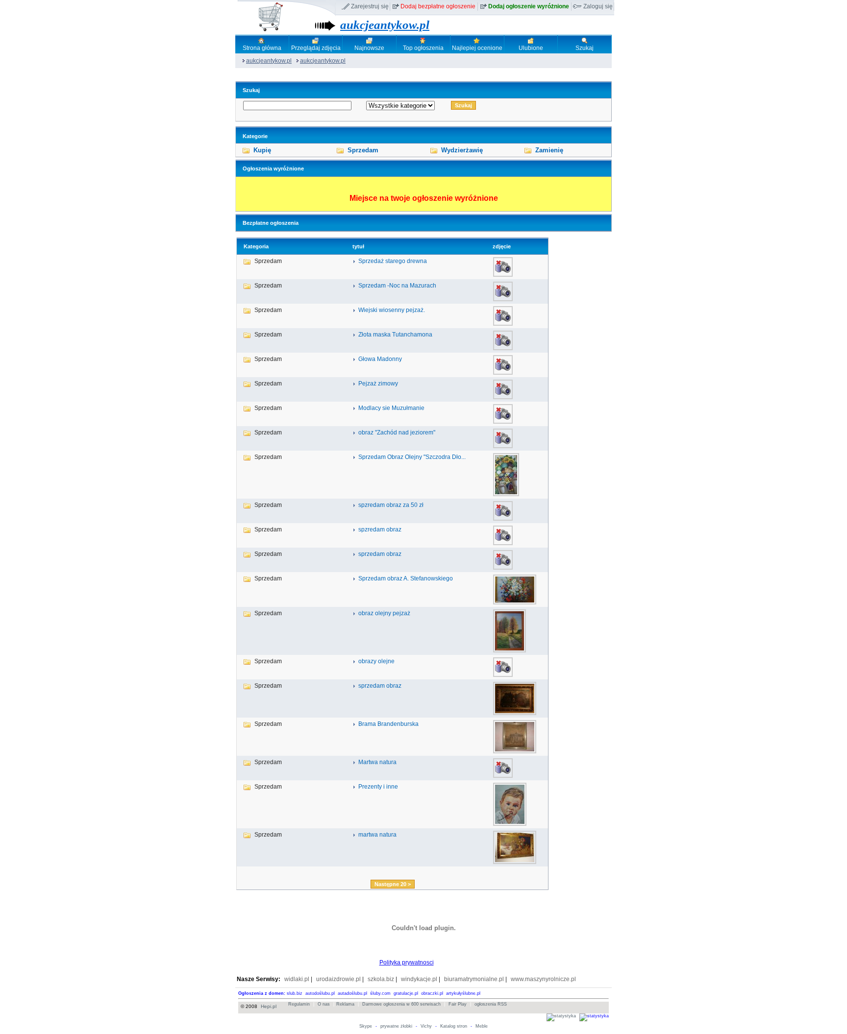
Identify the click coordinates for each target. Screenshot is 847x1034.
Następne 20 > (392, 884)
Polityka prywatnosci (406, 962)
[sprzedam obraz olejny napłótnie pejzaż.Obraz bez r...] (509, 650)
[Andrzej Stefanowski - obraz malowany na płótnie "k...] (514, 602)
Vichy (426, 1026)
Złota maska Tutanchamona (395, 334)
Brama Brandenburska (388, 724)
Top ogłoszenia (423, 48)
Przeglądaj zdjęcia (316, 48)
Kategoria (256, 246)
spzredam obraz (379, 529)
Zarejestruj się (370, 6)
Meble (481, 1026)
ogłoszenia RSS (490, 1004)
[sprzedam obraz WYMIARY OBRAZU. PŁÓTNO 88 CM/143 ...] (514, 713)
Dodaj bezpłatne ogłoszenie (437, 6)
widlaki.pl (296, 979)
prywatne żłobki (396, 1026)
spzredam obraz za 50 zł (391, 505)
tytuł (358, 246)
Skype (365, 1026)
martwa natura (377, 834)
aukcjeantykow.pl (384, 24)
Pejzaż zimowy (378, 383)
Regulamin (299, 1004)
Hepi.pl (268, 1006)
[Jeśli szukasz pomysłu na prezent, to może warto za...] (509, 823)
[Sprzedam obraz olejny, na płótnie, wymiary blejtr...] (506, 494)
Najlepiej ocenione (477, 48)
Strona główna (262, 48)
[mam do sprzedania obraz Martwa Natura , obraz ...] (514, 862)
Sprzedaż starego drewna (392, 261)
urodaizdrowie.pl (338, 979)
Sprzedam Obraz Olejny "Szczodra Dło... (412, 457)
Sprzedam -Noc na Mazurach (397, 285)
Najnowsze (369, 48)
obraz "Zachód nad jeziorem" (396, 432)
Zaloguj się (598, 6)
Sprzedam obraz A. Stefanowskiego (405, 578)
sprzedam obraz (379, 554)
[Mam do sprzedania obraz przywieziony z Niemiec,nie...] (514, 751)
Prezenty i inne (378, 786)
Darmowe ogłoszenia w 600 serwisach (401, 1004)
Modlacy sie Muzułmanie (391, 408)
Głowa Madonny (380, 359)
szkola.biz (381, 979)
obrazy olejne (376, 661)
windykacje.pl (419, 979)
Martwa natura (377, 762)
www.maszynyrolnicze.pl (543, 979)
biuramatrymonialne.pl (474, 979)
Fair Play (457, 1004)
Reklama (345, 1004)
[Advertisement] (392, 872)
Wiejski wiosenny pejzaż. (391, 310)
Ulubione (531, 48)
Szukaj (584, 48)
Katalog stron (453, 1026)
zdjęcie (502, 246)
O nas (324, 1004)
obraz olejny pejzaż (384, 613)
